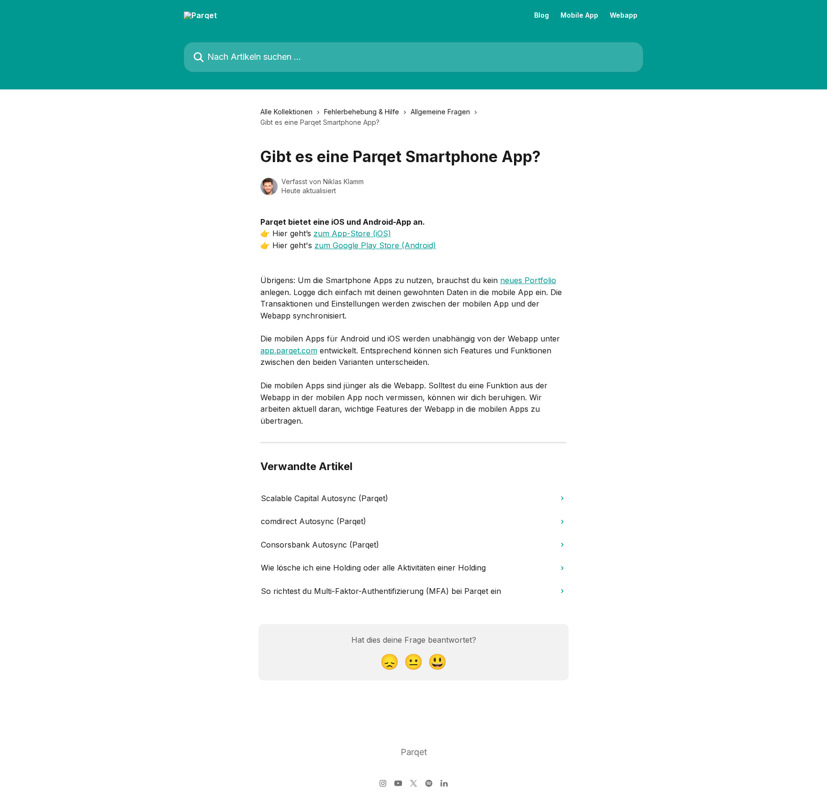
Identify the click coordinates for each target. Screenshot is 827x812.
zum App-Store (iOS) (352, 233)
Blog (541, 15)
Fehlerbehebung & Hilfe (361, 112)
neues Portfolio (528, 280)
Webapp (623, 15)
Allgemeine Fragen (440, 112)
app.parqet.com (288, 350)
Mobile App (579, 15)
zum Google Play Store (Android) (375, 245)
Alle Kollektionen (286, 112)
